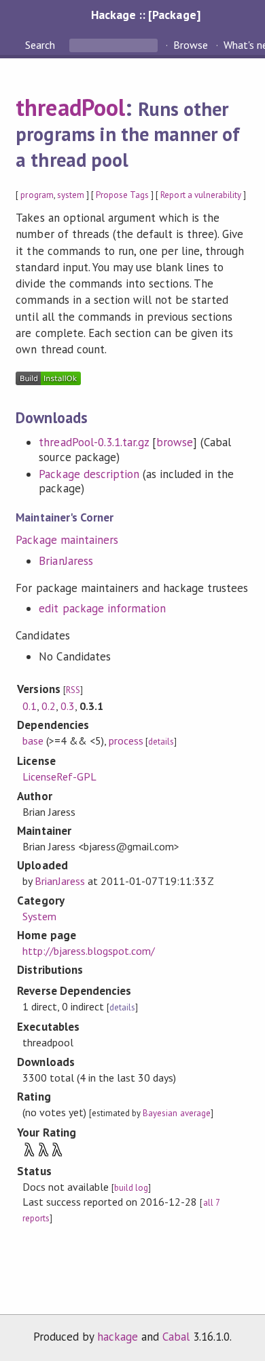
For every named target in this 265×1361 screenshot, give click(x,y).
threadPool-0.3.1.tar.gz (94, 442)
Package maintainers (67, 539)
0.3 (67, 706)
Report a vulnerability (200, 195)
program (36, 195)
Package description (89, 474)
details (161, 741)
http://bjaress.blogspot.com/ (89, 951)
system (70, 195)
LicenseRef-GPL (59, 776)
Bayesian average (176, 1113)
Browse (190, 45)
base (32, 740)
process (126, 740)
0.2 (48, 706)
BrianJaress (65, 560)
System (39, 916)
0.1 (29, 706)
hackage (117, 1336)
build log (131, 1188)
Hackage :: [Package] (145, 14)
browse (174, 442)
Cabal (176, 1336)
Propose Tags (122, 195)
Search (41, 45)
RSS (73, 690)
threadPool (70, 107)
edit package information (102, 608)
